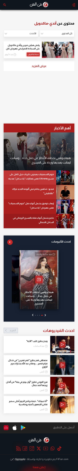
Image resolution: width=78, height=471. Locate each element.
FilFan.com (62, 459)
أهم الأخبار (62, 128)
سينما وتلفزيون (33, 54)
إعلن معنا (39, 467)
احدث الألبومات (61, 241)
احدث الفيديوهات (41, 330)
